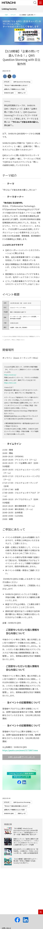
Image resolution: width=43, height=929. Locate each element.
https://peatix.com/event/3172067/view (20, 750)
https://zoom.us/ (10, 375)
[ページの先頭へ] (40, 912)
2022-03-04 (6, 71)
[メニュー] (40, 2)
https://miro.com (10, 383)
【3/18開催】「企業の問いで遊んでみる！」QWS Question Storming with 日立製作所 (21, 57)
